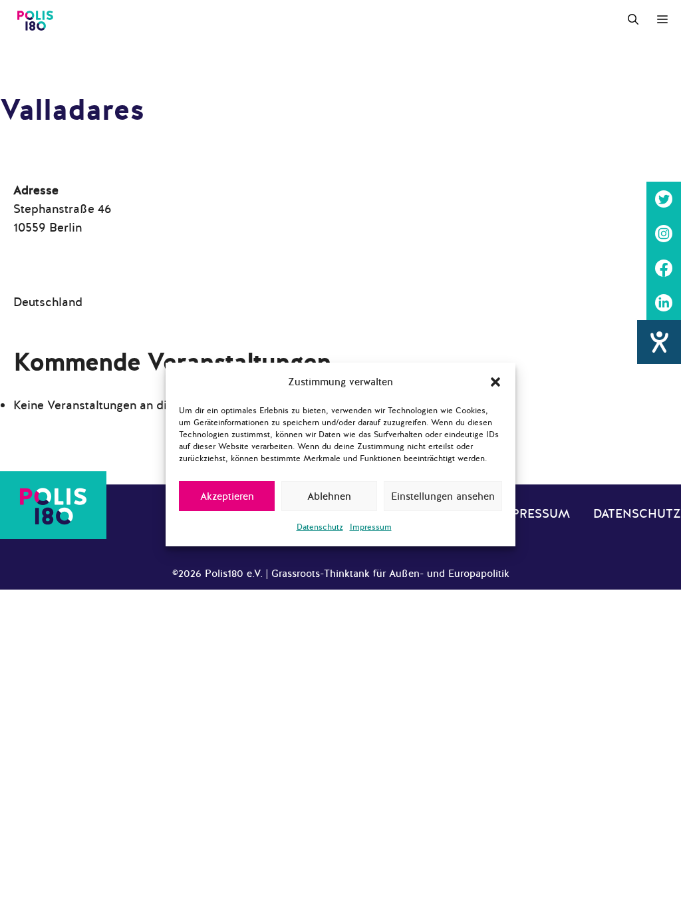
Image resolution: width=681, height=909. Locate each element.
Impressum (371, 527)
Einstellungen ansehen (443, 496)
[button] (495, 382)
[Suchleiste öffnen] (633, 20)
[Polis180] (35, 20)
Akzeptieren (227, 496)
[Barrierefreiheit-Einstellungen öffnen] (659, 342)
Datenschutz (320, 527)
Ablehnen (329, 496)
